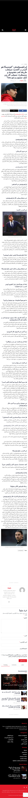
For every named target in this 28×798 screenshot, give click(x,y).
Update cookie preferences (20, 760)
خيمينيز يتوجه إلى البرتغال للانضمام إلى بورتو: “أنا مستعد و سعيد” (14, 685)
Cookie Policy (23, 758)
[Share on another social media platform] (5, 111)
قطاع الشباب (10, 739)
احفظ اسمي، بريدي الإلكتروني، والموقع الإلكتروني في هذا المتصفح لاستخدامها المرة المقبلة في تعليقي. (15, 655)
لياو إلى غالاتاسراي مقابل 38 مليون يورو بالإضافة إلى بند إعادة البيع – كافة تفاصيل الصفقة (10, 699)
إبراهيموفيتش (20, 550)
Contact (25, 754)
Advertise (24, 752)
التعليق (25, 618)
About (25, 750)
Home (25, 64)
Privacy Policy (23, 756)
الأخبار (22, 64)
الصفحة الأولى (24, 743)
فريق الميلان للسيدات (8, 737)
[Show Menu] (25, 30)
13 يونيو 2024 (13, 80)
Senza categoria (22, 735)
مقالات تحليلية (10, 741)
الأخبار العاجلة (24, 739)
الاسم (25, 635)
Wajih (21, 80)
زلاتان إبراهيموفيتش (19, 114)
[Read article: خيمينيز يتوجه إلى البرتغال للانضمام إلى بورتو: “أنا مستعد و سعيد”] (23, 768)
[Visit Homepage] (14, 30)
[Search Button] (2, 30)
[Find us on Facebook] (26, 787)
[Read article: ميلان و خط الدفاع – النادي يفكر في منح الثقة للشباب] (24, 693)
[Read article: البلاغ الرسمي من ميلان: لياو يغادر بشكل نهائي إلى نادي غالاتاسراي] (24, 707)
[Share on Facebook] (23, 111)
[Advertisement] (14, 14)
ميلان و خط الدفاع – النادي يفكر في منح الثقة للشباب (14, 775)
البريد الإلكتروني (23, 642)
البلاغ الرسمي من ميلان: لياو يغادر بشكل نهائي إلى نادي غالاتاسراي (11, 706)
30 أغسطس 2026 (22, 688)
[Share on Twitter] (14, 111)
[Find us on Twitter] (24, 787)
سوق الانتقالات (10, 735)
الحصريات (25, 741)
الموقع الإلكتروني (23, 648)
